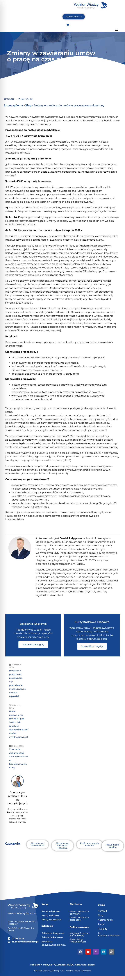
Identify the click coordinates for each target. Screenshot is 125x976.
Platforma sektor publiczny (79, 918)
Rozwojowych (78, 941)
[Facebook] (80, 952)
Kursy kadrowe (50, 915)
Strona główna (13, 105)
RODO (70, 964)
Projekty (102, 928)
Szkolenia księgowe (52, 933)
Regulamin (36, 964)
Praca (101, 924)
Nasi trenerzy (105, 919)
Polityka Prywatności (54, 964)
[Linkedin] (103, 952)
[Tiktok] (111, 952)
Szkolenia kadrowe (52, 937)
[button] (116, 29)
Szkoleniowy (77, 935)
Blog (28, 105)
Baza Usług (76, 939)
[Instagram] (96, 952)
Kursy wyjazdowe (51, 919)
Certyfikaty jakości (85, 964)
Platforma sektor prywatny (79, 912)
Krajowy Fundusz (79, 933)
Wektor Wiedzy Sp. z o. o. (22, 913)
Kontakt (102, 910)
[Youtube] (88, 952)
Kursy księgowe (50, 911)
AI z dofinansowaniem (109, 934)
